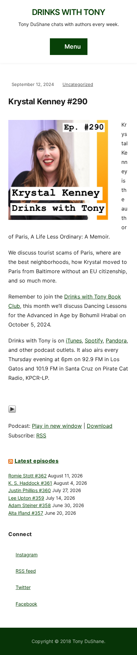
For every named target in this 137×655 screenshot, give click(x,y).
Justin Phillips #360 (29, 490)
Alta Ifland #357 (25, 513)
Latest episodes (37, 460)
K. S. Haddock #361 (30, 483)
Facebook (26, 604)
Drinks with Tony (68, 12)
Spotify (94, 340)
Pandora (116, 340)
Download (99, 425)
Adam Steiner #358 (29, 505)
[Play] (12, 412)
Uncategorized (78, 84)
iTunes (74, 340)
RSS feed (26, 571)
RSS (41, 435)
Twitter (23, 587)
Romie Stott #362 (27, 475)
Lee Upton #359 (26, 498)
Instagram (27, 554)
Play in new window (57, 425)
